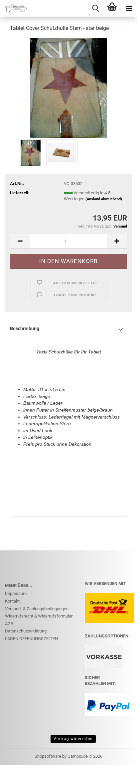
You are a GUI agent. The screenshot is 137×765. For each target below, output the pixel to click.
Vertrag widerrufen (73, 738)
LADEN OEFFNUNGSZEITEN (31, 638)
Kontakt (12, 601)
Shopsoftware (48, 756)
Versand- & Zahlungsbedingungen (36, 608)
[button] (20, 241)
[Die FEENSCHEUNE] (13, 8)
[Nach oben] (119, 755)
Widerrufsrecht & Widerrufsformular (38, 616)
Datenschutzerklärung (26, 630)
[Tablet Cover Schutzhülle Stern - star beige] (68, 87)
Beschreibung (24, 328)
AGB (9, 623)
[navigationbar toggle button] (128, 8)
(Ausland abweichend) (103, 199)
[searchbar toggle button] (95, 8)
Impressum (16, 593)
